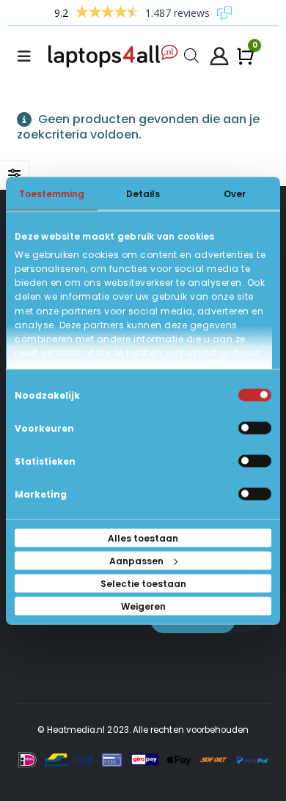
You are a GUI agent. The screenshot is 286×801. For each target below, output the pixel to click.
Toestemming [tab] (51, 193)
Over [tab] (235, 193)
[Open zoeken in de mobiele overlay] (191, 54)
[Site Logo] (116, 56)
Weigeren (143, 605)
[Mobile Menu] (29, 56)
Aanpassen (136, 560)
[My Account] (219, 56)
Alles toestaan (143, 537)
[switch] (254, 427)
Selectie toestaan (143, 583)
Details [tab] (143, 193)
